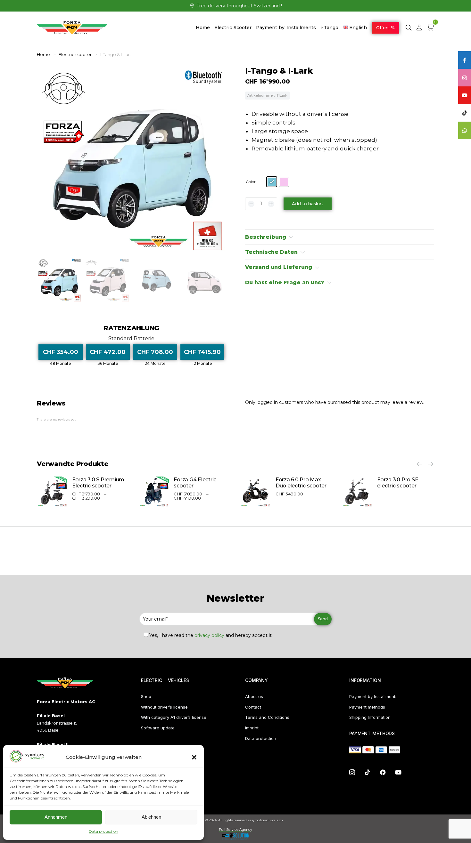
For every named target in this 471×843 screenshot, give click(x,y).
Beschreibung (265, 237)
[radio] (272, 182)
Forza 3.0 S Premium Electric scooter (98, 483)
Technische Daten (271, 252)
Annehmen (56, 817)
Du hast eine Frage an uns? (284, 282)
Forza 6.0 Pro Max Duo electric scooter (301, 483)
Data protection (103, 831)
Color (251, 181)
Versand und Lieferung (278, 267)
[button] (194, 757)
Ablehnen (151, 817)
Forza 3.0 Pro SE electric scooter (397, 483)
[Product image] (52, 492)
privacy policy (209, 635)
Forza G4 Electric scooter (195, 483)
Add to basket (307, 203)
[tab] (339, 237)
